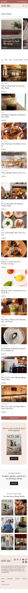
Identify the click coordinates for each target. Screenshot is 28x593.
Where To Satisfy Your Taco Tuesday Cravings (11, 262)
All (2, 60)
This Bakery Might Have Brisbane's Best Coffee (13, 116)
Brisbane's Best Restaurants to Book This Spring (10, 41)
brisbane (4, 1)
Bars (6, 60)
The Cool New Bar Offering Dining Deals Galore (13, 378)
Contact (17, 578)
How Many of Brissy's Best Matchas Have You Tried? (13, 320)
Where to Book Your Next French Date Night (12, 87)
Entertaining (18, 60)
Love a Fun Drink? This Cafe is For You (13, 233)
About (3, 578)
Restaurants (6, 36)
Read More (4, 47)
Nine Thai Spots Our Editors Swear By (13, 145)
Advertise (10, 578)
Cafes (11, 60)
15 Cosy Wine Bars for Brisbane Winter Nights (12, 205)
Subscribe (23, 1)
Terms (3, 581)
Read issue (14, 458)
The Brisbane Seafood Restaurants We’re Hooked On (13, 349)
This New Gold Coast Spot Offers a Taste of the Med (13, 407)
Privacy (24, 578)
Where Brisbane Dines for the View (13, 173)
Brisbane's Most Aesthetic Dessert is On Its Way (13, 291)
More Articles (14, 418)
